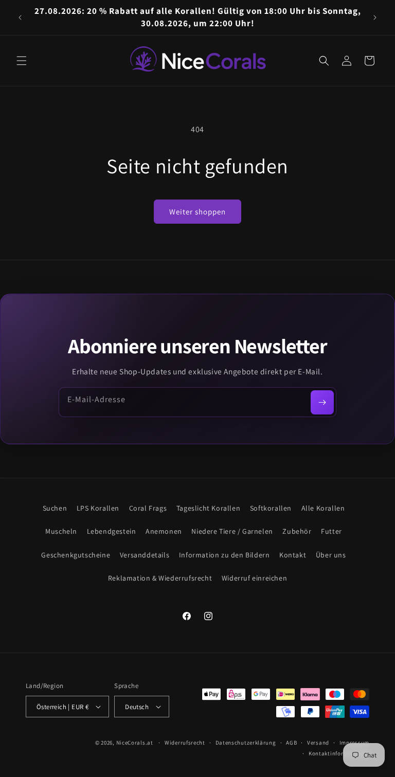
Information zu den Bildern (224, 554)
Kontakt (292, 554)
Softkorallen (271, 508)
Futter (331, 531)
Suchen (55, 508)
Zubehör (296, 531)
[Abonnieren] (322, 402)
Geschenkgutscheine (75, 554)
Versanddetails (144, 554)
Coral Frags (148, 508)
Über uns (331, 554)
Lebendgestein (111, 531)
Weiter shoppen (197, 211)
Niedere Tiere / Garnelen (232, 531)
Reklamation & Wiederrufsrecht (160, 578)
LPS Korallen (98, 508)
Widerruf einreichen (254, 578)
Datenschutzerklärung (246, 742)
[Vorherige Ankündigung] (20, 17)
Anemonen (164, 531)
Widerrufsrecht (185, 742)
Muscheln (61, 531)
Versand (318, 742)
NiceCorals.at (134, 742)
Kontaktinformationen (339, 753)
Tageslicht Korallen (208, 508)
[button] (21, 60)
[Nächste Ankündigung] (375, 17)
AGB (291, 742)
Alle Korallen (323, 508)
